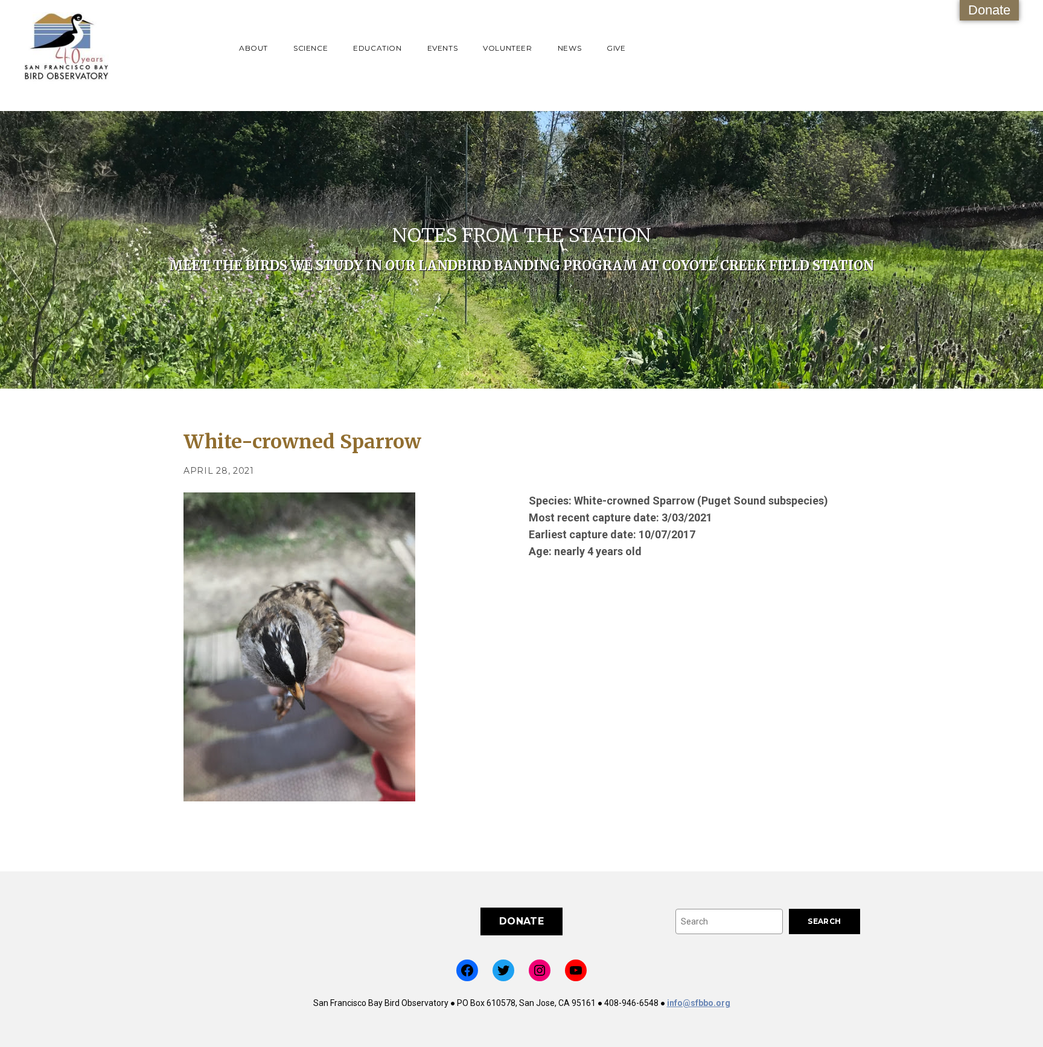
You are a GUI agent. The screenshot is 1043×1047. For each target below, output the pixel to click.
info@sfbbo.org (698, 1003)
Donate (989, 10)
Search (824, 921)
